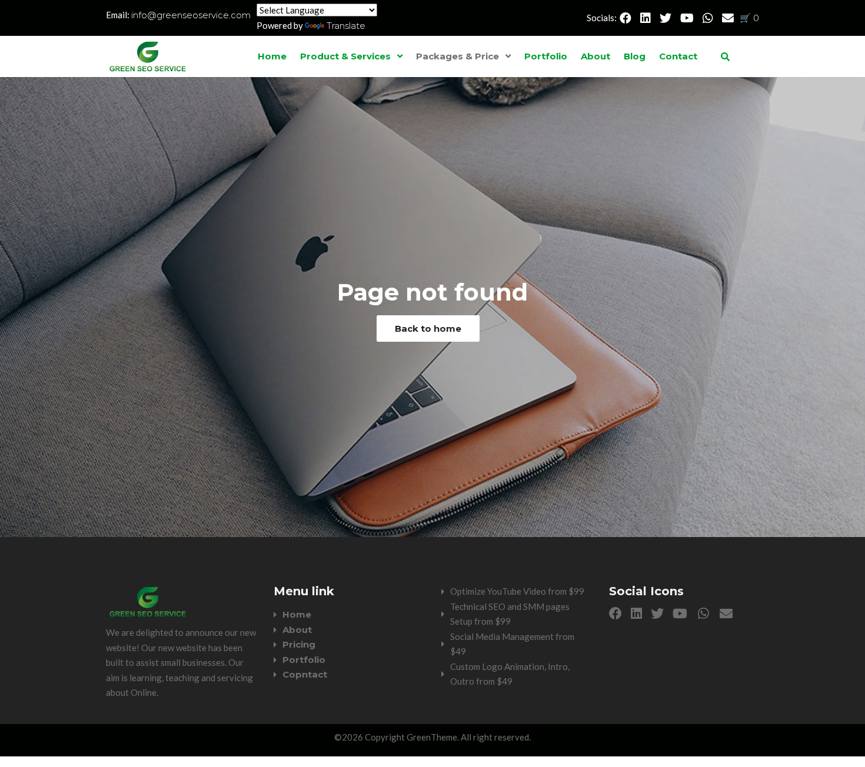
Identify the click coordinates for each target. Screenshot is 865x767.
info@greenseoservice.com (191, 15)
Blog (635, 56)
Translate (346, 25)
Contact (678, 56)
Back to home (428, 328)
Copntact (304, 674)
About (595, 56)
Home (272, 56)
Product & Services (345, 56)
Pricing (298, 644)
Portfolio (545, 56)
